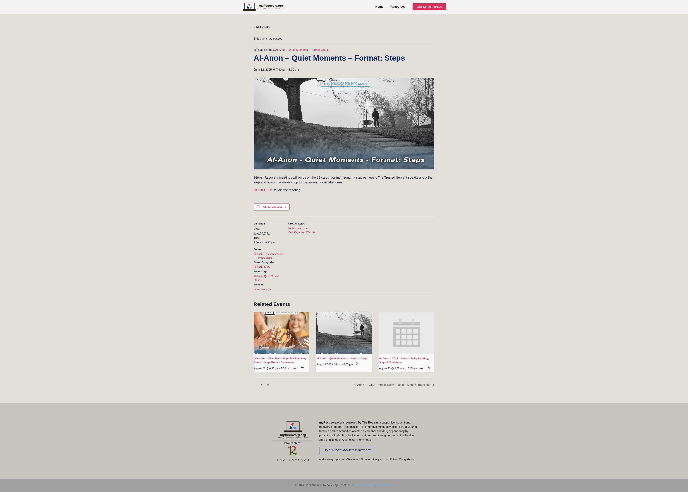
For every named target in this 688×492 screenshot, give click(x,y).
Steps (267, 266)
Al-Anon (258, 266)
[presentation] (281, 332)
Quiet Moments (272, 276)
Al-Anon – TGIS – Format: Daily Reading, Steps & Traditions (392, 384)
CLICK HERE (263, 190)
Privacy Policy (365, 485)
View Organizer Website (301, 232)
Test (267, 384)
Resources (398, 6)
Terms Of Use (384, 485)
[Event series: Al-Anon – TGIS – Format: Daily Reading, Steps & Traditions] (429, 368)
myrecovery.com (263, 289)
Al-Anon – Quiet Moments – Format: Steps (342, 358)
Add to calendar (272, 206)
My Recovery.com (298, 228)
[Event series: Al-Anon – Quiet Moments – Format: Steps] (357, 364)
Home (379, 6)
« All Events (262, 27)
